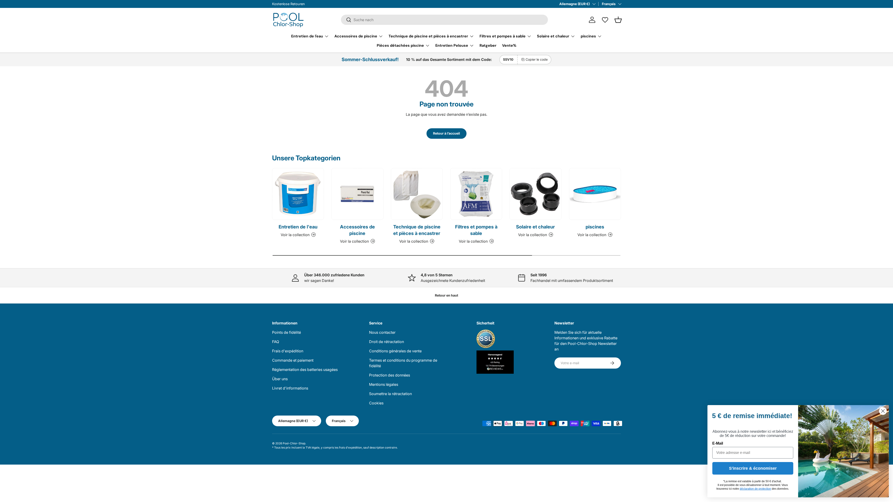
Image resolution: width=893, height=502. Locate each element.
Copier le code (537, 59)
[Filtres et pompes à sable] (476, 194)
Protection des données (389, 375)
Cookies (376, 403)
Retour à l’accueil (446, 133)
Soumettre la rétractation (390, 393)
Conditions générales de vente (395, 351)
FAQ (275, 341)
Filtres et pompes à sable (503, 36)
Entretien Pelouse (451, 45)
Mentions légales (383, 384)
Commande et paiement (292, 360)
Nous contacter (382, 332)
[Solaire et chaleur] (535, 194)
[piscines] (595, 194)
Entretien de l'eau (307, 36)
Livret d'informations (290, 388)
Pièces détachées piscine (400, 45)
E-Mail (717, 443)
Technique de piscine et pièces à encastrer (428, 36)
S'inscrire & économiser (752, 468)
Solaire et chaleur (553, 36)
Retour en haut (446, 295)
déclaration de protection (755, 488)
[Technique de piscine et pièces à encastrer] (417, 194)
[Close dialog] (882, 411)
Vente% (509, 45)
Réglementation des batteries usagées (305, 369)
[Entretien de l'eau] (298, 194)
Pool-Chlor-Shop (294, 443)
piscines (588, 36)
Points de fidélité (286, 332)
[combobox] (444, 20)
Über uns (280, 378)
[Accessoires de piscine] (357, 194)
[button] (618, 20)
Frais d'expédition (287, 351)
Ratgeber (488, 45)
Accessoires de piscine (355, 36)
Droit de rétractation (386, 341)
